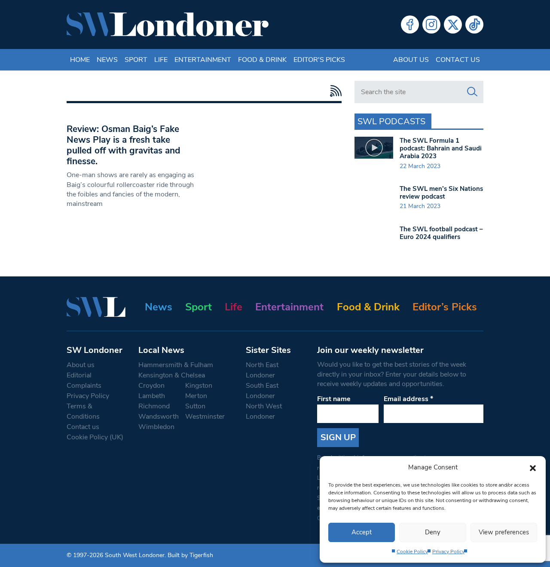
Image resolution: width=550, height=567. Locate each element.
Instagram (431, 24)
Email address (408, 398)
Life (161, 59)
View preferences (504, 532)
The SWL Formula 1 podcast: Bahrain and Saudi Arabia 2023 (441, 148)
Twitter (453, 24)
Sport (136, 59)
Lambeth (151, 396)
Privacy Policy (448, 551)
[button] (533, 467)
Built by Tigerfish (190, 555)
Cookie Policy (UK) (95, 437)
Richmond (154, 406)
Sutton (195, 406)
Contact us (458, 59)
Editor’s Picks (444, 307)
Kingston (198, 385)
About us (411, 59)
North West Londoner (264, 411)
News (107, 59)
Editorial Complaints (84, 380)
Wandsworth (158, 416)
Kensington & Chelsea (171, 375)
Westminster (205, 416)
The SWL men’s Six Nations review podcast (441, 192)
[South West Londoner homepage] (168, 24)
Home (80, 59)
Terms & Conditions (83, 411)
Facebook (410, 24)
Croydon (151, 385)
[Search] (472, 92)
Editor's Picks (319, 59)
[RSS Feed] (334, 91)
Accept (361, 532)
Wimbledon (156, 427)
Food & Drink (262, 59)
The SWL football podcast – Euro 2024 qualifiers (441, 233)
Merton (196, 396)
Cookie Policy (412, 551)
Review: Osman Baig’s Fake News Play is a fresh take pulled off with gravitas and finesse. (123, 145)
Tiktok (474, 24)
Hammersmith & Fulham (175, 365)
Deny (432, 532)
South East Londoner (262, 391)
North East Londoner (262, 370)
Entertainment (202, 59)
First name (334, 398)
